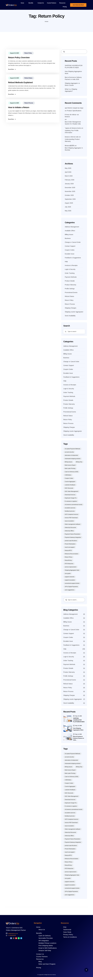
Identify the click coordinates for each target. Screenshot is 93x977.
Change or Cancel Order (73, 242)
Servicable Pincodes (46, 938)
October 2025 (69, 195)
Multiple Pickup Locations (47, 943)
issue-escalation (69, 521)
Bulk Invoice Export (70, 465)
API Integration (44, 940)
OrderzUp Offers (69, 530)
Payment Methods (71, 277)
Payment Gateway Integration (73, 537)
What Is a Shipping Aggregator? (71, 90)
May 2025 (68, 211)
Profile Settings (70, 288)
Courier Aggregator (70, 481)
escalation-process (70, 507)
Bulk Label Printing (70, 468)
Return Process (70, 304)
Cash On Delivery (45, 935)
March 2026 (69, 176)
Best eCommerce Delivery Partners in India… (78, 738)
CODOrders (68, 475)
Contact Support (70, 246)
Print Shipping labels (46, 945)
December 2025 (70, 187)
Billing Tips (79, 461)
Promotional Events (71, 292)
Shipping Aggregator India (72, 570)
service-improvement (70, 567)
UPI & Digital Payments (71, 586)
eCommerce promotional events (73, 504)
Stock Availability (70, 315)
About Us (42, 929)
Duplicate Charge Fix (71, 498)
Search (64, 52)
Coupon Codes (69, 250)
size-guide (68, 573)
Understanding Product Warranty (72, 140)
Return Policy (69, 300)
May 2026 (68, 168)
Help (66, 261)
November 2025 (70, 191)
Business (68, 238)
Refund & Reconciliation (71, 553)
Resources (62, 3)
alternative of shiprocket (71, 455)
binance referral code (71, 137)
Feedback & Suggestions (73, 257)
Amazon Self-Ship (45, 950)
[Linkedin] (21, 938)
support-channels (69, 576)
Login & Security (70, 269)
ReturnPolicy (68, 560)
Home (22, 3)
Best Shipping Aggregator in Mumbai (74, 149)
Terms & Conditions (70, 937)
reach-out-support (70, 547)
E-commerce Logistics (71, 501)
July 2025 (68, 207)
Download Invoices (70, 494)
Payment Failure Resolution (72, 534)
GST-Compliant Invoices (71, 514)
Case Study (67, 932)
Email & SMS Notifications (48, 948)
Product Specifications (74, 110)
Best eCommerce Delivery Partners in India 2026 (73, 78)
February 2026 (69, 180)
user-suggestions (69, 590)
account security (69, 452)
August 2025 (69, 203)
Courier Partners (51, 3)
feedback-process (70, 511)
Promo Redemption (70, 544)
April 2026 (68, 172)
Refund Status (69, 296)
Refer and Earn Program (47, 964)
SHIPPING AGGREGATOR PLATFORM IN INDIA (73, 66)
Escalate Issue (69, 254)
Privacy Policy (68, 934)
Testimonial (67, 929)
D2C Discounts (69, 488)
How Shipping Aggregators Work (73, 72)
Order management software (72, 524)
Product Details (70, 281)
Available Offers (70, 230)
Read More (11, 69)
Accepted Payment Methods (72, 448)
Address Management (72, 227)
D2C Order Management (71, 491)
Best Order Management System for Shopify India (73, 123)
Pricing (65, 6)
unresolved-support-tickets (72, 583)
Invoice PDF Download (71, 517)
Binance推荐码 (69, 145)
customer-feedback (70, 484)
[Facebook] (11, 938)
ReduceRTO (68, 550)
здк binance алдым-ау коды (74, 108)
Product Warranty (70, 285)
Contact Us (41, 3)
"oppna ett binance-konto (73, 128)
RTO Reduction (69, 563)
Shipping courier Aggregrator (74, 312)
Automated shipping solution (73, 458)
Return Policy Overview (19, 57)
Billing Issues (69, 234)
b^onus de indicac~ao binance (72, 115)
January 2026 (69, 183)
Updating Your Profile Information (71, 131)
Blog (40, 961)
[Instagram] (13, 938)
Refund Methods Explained (20, 82)
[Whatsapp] (19, 938)
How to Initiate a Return (18, 107)
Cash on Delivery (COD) (71, 471)
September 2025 (70, 199)
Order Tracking (69, 273)
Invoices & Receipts (71, 265)
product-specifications (71, 540)
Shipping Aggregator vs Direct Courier (72, 84)
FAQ (64, 927)
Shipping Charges (70, 308)
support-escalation (70, 580)
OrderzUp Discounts (70, 527)
